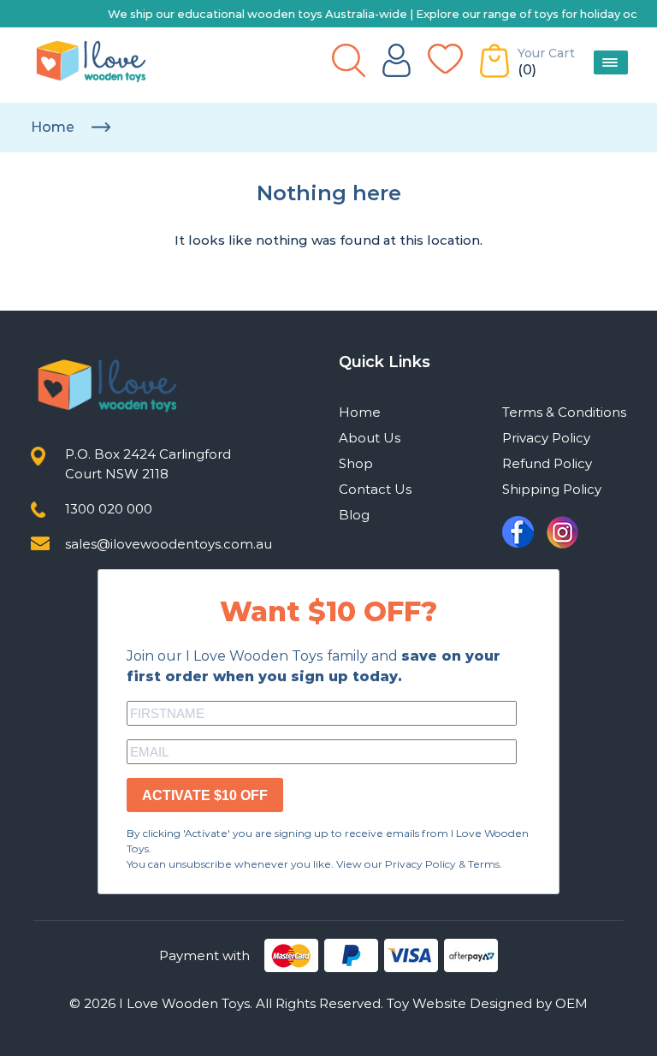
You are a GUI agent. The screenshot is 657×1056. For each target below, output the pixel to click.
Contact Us (375, 489)
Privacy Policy (546, 438)
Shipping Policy (551, 489)
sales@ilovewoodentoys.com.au (168, 544)
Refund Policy (547, 463)
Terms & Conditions (564, 412)
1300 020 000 (108, 509)
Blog (354, 515)
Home (52, 127)
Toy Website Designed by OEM (487, 1003)
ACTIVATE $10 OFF (205, 795)
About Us (369, 438)
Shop (356, 463)
